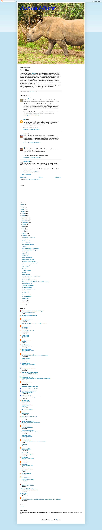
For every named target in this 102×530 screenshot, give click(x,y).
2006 (23, 305)
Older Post (58, 177)
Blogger (58, 519)
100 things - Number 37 (28, 237)
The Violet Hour (26, 477)
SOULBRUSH (25, 462)
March (24, 233)
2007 (23, 303)
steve (25, 133)
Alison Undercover (26, 326)
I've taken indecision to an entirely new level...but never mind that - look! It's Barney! (41, 499)
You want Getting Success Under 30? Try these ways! (35, 355)
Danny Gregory (26, 363)
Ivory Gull (24, 341)
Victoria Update (25, 383)
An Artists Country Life (28, 330)
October (24, 220)
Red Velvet (24, 444)
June (23, 228)
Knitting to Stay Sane (27, 395)
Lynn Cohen (27, 147)
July (23, 226)
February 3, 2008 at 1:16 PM (31, 129)
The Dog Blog (25, 369)
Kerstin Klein (27, 161)
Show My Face (25, 452)
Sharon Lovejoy (26, 448)
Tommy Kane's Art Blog (28, 479)
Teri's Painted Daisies (27, 469)
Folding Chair (25, 480)
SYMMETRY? (25, 320)
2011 (23, 209)
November (25, 218)
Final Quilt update (27, 287)
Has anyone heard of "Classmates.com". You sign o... (35, 281)
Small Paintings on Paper (28, 350)
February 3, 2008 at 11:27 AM (32, 115)
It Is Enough (24, 359)
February (24, 235)
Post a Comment (26, 174)
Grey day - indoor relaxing (29, 261)
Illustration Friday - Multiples (30, 250)
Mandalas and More (27, 405)
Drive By (24, 494)
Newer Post (23, 177)
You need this (25, 327)
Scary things (25, 291)
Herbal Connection (26, 381)
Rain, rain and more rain (28, 259)
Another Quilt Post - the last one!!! (31, 276)
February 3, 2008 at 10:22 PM (32, 157)
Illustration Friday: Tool (27, 465)
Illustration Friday (26, 296)
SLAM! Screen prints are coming (29, 489)
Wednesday (25, 255)
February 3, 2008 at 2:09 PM (32, 142)
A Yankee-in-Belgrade (27, 319)
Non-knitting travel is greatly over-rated (31, 397)
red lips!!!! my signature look (28, 312)
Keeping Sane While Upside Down (30, 373)
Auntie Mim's (37, 8)
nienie (23, 412)
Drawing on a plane (27, 265)
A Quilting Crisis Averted (28, 289)
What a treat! (25, 253)
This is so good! (25, 336)
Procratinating (26, 278)
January (24, 300)
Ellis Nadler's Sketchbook (28, 368)
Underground (25, 239)
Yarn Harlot (24, 493)
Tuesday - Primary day (28, 285)
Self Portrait (25, 292)
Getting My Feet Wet (27, 377)
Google (24, 272)
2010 (23, 211)
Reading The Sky (26, 439)
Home (40, 177)
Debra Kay (26, 98)
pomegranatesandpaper (28, 430)
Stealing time (25, 252)
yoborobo (24, 498)
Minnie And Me (25, 413)
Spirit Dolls (24, 417)
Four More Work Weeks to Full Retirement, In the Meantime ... (36, 378)
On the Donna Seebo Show (28, 364)
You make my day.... (27, 294)
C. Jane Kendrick (26, 358)
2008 (23, 215)
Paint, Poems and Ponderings (29, 416)
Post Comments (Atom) (33, 179)
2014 (23, 204)
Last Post (24, 406)
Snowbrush (25, 457)
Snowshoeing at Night (28, 244)
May (23, 230)
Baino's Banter (25, 344)
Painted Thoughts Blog (27, 421)
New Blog (24, 470)
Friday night (25, 298)
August (24, 224)
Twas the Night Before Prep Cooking (30, 431)
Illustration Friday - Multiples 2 (30, 248)
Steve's (33, 73)
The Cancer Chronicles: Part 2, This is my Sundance (34, 441)
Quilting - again (26, 240)
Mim (25, 119)
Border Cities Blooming (28, 354)
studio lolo (24, 464)
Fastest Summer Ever (27, 436)
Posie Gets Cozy (26, 435)
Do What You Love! (26, 449)
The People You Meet (27, 345)
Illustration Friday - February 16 (30, 263)
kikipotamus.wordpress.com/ (29, 391)
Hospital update (25, 331)
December (25, 217)
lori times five (25, 400)
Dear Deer (24, 268)
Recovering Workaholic (27, 392)
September (25, 222)
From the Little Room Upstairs (30, 372)
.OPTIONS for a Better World (29, 315)
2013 (23, 206)
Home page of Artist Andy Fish (30, 386)
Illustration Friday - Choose (29, 279)
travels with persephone (28, 484)
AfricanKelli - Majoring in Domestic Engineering (34, 323)
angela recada (25, 335)
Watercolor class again (27, 427)
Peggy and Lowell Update (28, 458)
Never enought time (27, 257)
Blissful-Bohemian (26, 349)
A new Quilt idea (26, 242)
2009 (23, 213)
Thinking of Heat (26, 270)
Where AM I (25, 266)
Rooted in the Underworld (28, 485)
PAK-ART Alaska (26, 426)
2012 (23, 207)
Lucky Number (26, 274)
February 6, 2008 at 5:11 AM (31, 171)
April (23, 231)
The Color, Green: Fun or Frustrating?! (31, 422)
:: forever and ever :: (26, 401)
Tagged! (24, 246)
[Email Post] (37, 91)
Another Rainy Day (27, 283)
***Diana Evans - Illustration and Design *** (33, 311)
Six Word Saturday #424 (28, 454)
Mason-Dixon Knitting (27, 409)
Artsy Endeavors (26, 340)
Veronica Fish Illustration (28, 488)
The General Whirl (26, 473)
